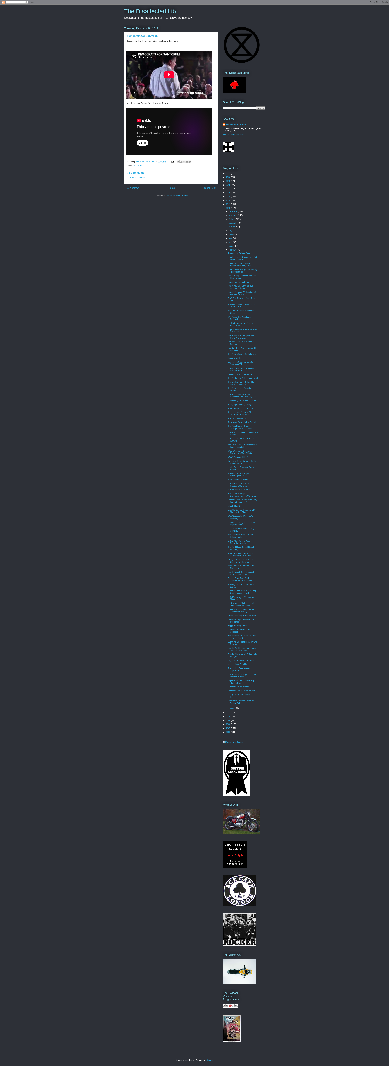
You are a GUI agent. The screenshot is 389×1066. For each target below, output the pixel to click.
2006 (228, 732)
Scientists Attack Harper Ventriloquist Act (238, 474)
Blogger (209, 1060)
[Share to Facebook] (186, 161)
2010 (228, 717)
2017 (228, 189)
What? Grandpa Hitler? (238, 457)
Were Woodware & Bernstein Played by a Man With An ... (241, 452)
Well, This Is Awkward (237, 418)
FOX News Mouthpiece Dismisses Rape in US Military (242, 494)
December (233, 211)
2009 (228, 720)
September (234, 223)
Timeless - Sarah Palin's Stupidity (243, 422)
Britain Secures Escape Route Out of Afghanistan (241, 336)
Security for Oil (234, 358)
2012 (228, 208)
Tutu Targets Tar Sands (238, 480)
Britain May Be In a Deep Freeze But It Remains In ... (242, 542)
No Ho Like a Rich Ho (237, 664)
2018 (228, 185)
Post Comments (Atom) (177, 195)
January (232, 708)
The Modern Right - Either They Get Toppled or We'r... (241, 383)
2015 (228, 196)
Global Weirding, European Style (242, 615)
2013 (228, 204)
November (233, 215)
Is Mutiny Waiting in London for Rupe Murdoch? (241, 523)
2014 (228, 200)
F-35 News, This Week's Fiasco (242, 400)
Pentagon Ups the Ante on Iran (241, 691)
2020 (228, 177)
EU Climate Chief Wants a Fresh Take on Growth (242, 636)
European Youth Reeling (238, 687)
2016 (228, 193)
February (233, 250)
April (231, 242)
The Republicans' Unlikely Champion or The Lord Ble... (241, 427)
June (231, 234)
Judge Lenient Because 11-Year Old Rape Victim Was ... (242, 413)
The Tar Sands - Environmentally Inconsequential (242, 446)
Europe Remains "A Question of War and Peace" (242, 293)
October (232, 219)
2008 (228, 724)
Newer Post (132, 188)
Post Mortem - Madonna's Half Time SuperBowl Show (241, 604)
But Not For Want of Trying (239, 490)
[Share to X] (183, 161)
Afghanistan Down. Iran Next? (241, 660)
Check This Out (235, 506)
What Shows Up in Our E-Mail (241, 408)
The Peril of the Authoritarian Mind (243, 378)
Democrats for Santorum (238, 282)
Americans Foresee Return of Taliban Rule (241, 702)
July (231, 231)
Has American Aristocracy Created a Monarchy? (239, 484)
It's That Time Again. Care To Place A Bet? (240, 324)
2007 (228, 728)
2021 (228, 173)
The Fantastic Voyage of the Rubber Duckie (240, 536)
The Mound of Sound (236, 124)
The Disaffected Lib (150, 11)
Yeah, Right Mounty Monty (239, 404)
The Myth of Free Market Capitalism (239, 669)
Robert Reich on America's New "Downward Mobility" (241, 610)
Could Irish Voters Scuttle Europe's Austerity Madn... (240, 264)
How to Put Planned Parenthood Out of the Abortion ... (242, 649)
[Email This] (178, 161)
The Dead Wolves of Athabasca (242, 354)
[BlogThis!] (180, 161)
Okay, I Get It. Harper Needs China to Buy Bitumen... (240, 560)
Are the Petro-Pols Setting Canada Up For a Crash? (240, 579)
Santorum (137, 165)
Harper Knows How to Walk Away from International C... (242, 501)
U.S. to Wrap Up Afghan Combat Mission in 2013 (242, 675)
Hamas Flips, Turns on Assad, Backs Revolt (241, 369)
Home (171, 188)
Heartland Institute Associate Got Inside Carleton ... (242, 258)
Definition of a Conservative (240, 374)
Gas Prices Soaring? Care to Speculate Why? (240, 363)
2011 (228, 713)
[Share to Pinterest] (189, 161)
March (232, 246)
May (231, 238)
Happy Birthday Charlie (238, 625)
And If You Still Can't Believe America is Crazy (240, 287)
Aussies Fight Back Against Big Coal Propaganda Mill (242, 592)
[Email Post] (172, 161)
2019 (228, 181)
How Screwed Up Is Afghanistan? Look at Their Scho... (242, 573)
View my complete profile (234, 134)
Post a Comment (137, 178)
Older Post (209, 188)
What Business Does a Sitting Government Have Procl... (241, 554)
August (232, 227)
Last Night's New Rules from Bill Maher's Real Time (242, 511)
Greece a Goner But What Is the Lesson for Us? (242, 462)
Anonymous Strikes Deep (239, 253)
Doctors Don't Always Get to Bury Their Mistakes (242, 270)
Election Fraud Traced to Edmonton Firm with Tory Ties (242, 395)
